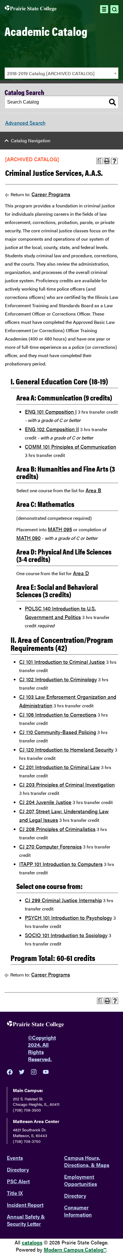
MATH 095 (60, 529)
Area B (93, 490)
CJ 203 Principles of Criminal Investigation (67, 784)
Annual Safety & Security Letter (26, 1220)
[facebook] (10, 1072)
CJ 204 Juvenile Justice (45, 802)
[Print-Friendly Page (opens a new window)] (107, 161)
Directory (18, 1169)
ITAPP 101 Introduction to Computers (61, 863)
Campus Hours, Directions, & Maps (86, 1161)
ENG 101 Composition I (51, 411)
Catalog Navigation (30, 140)
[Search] (112, 102)
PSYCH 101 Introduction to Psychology (68, 917)
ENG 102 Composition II (52, 429)
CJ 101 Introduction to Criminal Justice (62, 661)
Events (15, 1157)
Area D (81, 573)
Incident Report (25, 1204)
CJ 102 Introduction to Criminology (58, 679)
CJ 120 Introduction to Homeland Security (66, 749)
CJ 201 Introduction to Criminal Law (59, 767)
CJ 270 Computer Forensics (50, 846)
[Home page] (31, 9)
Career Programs (50, 194)
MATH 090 (28, 537)
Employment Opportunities (80, 1180)
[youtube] (46, 1071)
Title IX (15, 1192)
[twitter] (22, 1072)
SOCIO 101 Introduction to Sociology (66, 935)
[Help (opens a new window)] (114, 161)
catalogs (32, 1242)
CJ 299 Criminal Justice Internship (63, 900)
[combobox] (61, 73)
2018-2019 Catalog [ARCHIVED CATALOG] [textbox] (51, 73)
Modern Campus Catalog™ (75, 1249)
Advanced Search (25, 122)
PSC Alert (18, 1181)
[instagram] (34, 1072)
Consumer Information (78, 1211)
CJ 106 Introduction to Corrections (57, 714)
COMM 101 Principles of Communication (70, 446)
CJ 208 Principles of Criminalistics (57, 828)
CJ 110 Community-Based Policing (57, 732)
